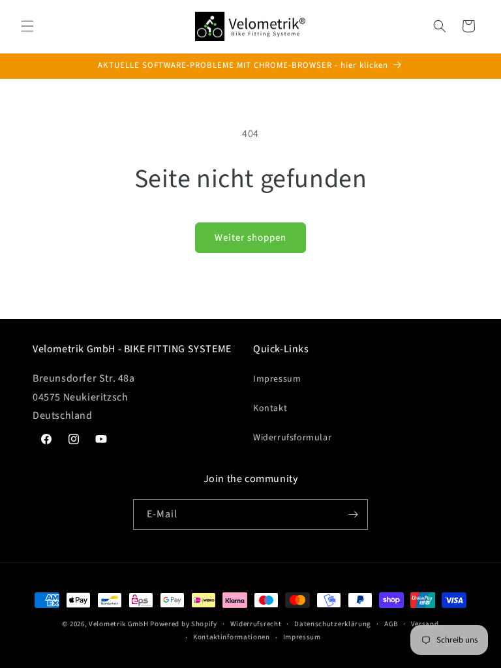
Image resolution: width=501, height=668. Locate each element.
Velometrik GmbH (119, 624)
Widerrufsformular (292, 437)
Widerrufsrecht (256, 624)
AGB (391, 624)
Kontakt (270, 408)
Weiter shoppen (250, 238)
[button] (27, 26)
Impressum (277, 379)
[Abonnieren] (353, 514)
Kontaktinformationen (231, 637)
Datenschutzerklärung (332, 624)
